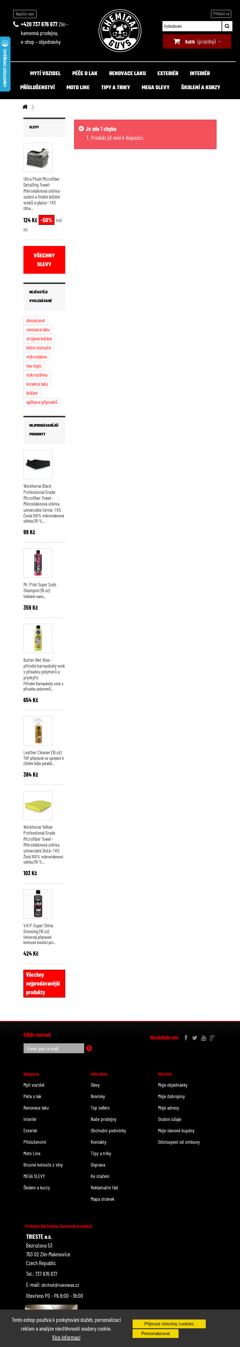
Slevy (34, 127)
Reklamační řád (104, 1187)
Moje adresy (168, 1107)
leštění (31, 393)
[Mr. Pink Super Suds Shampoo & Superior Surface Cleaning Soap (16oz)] (38, 563)
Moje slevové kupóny (176, 1130)
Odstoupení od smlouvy (179, 1141)
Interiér (200, 74)
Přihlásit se (221, 13)
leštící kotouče (38, 347)
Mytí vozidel (45, 74)
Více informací (66, 1337)
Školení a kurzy (200, 88)
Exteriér (167, 74)
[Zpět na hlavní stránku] (24, 107)
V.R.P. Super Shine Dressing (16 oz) (38, 928)
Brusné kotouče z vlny (43, 1164)
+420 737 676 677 (39, 23)
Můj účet (165, 1074)
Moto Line (78, 88)
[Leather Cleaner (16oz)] (38, 730)
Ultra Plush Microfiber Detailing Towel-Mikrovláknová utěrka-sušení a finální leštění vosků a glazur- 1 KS (42, 190)
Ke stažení (100, 1176)
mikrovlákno (36, 356)
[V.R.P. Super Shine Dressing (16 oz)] (38, 904)
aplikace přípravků (41, 402)
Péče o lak (84, 74)
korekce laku (37, 384)
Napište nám (25, 13)
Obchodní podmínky (108, 1130)
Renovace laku (127, 74)
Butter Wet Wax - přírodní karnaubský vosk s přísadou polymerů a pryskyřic (44, 669)
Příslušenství (37, 88)
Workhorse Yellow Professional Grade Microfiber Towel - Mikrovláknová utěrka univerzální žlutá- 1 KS (41, 838)
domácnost (35, 320)
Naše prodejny (103, 1119)
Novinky (98, 1096)
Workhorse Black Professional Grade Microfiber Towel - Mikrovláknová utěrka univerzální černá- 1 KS (42, 497)
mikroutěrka (36, 375)
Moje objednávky (173, 1084)
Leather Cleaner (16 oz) (42, 752)
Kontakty (99, 1141)
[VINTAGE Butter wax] (38, 638)
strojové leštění (39, 338)
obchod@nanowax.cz (60, 1284)
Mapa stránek (102, 1199)
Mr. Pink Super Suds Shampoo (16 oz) (39, 587)
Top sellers (100, 1107)
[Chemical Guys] (120, 31)
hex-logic (34, 365)
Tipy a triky (115, 88)
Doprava (98, 1164)
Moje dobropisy (171, 1096)
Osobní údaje (169, 1119)
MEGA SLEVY (155, 88)
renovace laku (38, 329)
